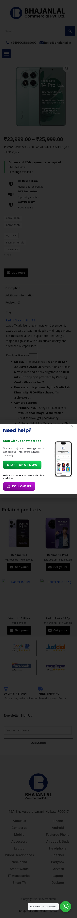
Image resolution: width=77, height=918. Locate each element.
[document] (38, 459)
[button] (71, 425)
